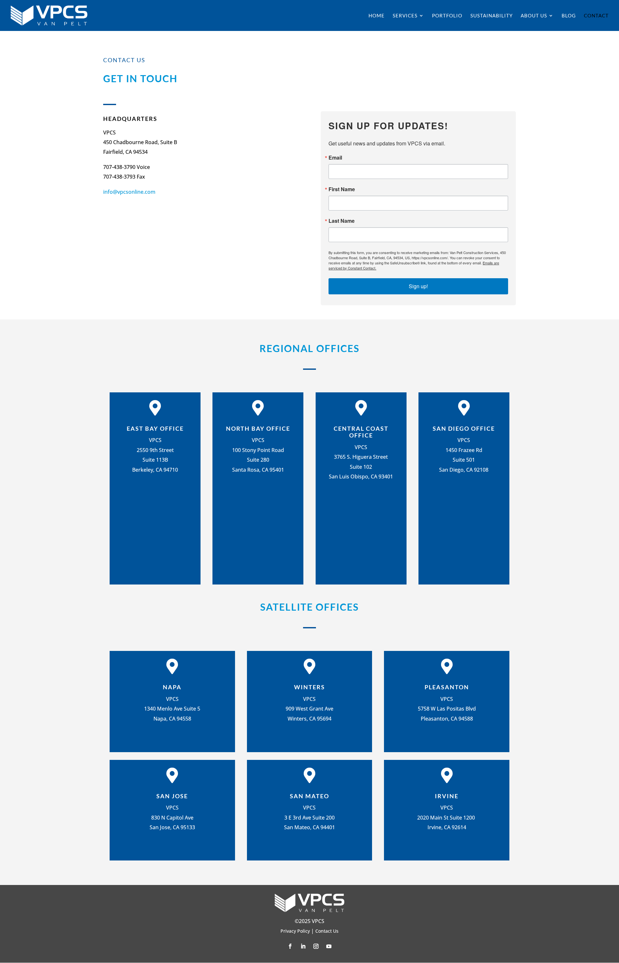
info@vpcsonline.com (129, 191)
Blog (569, 15)
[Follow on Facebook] (290, 946)
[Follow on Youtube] (329, 946)
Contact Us (327, 931)
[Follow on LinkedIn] (303, 946)
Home (376, 15)
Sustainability (491, 15)
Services (405, 15)
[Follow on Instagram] (316, 946)
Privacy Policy (295, 931)
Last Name (342, 220)
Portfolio (447, 15)
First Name (342, 189)
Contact (596, 15)
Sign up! (418, 286)
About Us (534, 15)
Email (335, 157)
